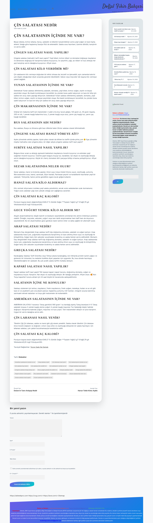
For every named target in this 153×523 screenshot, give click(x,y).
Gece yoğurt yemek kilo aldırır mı (47, 370)
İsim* (11, 440)
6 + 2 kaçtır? (14, 473)
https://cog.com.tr (35, 496)
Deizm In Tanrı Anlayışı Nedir (25, 391)
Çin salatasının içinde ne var (58, 366)
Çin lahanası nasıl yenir (59, 362)
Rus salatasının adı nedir (41, 373)
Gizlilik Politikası (23, 9)
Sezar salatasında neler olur (78, 373)
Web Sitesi (13, 459)
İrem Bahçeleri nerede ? (120, 86)
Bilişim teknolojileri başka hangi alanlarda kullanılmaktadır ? (121, 57)
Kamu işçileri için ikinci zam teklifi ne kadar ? (122, 30)
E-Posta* (12, 450)
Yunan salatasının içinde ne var (43, 377)
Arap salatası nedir (43, 362)
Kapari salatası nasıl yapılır (22, 373)
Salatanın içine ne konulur (58, 373)
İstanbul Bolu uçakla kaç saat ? (121, 73)
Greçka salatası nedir (66, 370)
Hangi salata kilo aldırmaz (83, 370)
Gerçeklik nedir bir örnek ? (119, 48)
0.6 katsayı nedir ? (119, 36)
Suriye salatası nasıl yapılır (22, 377)
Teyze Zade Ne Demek (39, 347)
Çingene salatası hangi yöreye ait (24, 370)
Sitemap (61, 496)
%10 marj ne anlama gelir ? (120, 65)
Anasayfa (12, 9)
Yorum (12, 418)
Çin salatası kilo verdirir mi (38, 366)
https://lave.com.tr (50, 496)
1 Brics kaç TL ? (119, 79)
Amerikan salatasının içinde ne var (25, 362)
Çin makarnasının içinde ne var (78, 362)
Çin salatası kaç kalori (21, 366)
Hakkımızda (42, 9)
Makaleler (23, 357)
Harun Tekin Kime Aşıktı (87, 391)
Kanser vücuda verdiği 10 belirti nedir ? (122, 93)
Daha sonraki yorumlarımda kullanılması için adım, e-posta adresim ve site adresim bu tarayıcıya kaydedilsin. (43, 468)
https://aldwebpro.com (19, 496)
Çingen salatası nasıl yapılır (77, 366)
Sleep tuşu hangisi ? (120, 42)
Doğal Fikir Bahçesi (122, 6)
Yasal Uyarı (33, 9)
